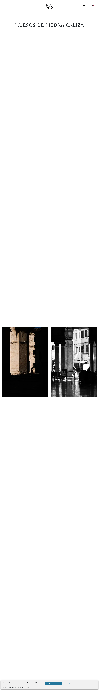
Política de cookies (6, 687)
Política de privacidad (17, 687)
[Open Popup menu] (84, 6)
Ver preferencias (88, 683)
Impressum (26, 687)
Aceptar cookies (53, 683)
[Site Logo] (49, 5)
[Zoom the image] (25, 328)
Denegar (71, 683)
